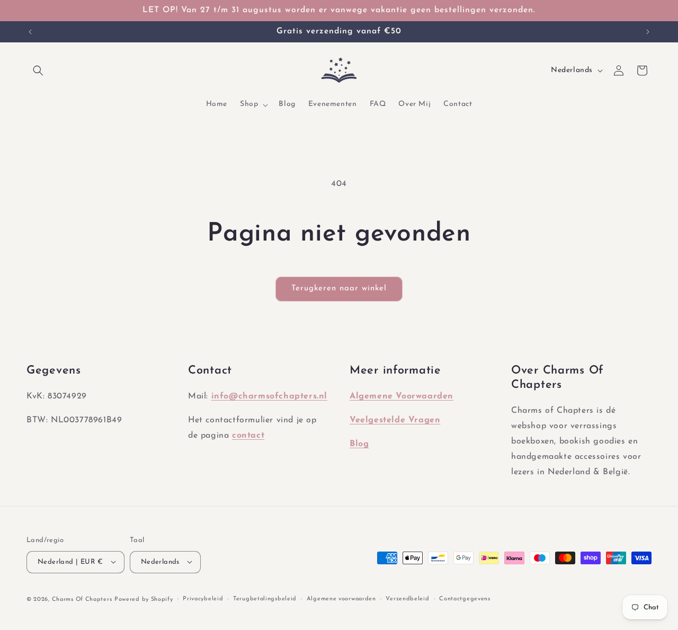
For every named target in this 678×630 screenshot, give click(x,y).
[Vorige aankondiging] (30, 32)
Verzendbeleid (407, 598)
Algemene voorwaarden (341, 598)
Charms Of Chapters (82, 599)
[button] (38, 70)
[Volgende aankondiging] (647, 32)
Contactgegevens (464, 598)
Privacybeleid (203, 598)
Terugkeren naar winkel (339, 288)
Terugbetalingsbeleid (265, 598)
